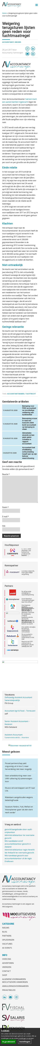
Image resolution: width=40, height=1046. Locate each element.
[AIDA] (12, 613)
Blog (4, 932)
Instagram (16, 997)
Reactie (6, 474)
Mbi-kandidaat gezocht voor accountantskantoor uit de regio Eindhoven (18, 853)
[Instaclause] (13, 642)
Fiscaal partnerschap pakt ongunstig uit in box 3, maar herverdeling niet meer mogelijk (18, 766)
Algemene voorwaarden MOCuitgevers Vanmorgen (15, 980)
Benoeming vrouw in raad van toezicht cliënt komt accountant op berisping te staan (29, 423)
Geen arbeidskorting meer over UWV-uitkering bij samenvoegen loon (18, 778)
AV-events (7, 948)
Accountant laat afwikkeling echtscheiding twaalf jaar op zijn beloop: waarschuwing (29, 452)
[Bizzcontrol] (12, 627)
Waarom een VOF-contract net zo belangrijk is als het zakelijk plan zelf (28, 642)
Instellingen (24, 1041)
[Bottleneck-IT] (12, 620)
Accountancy (8, 42)
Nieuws (18, 42)
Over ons (6, 959)
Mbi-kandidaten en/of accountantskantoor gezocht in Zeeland (18, 838)
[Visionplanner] (12, 598)
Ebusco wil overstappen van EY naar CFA (20, 789)
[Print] (33, 54)
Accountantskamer (15, 394)
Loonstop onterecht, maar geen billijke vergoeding (28, 572)
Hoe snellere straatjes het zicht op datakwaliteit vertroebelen (28, 627)
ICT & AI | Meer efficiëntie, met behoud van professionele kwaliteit (26, 552)
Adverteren (8, 963)
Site (3, 526)
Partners (6, 936)
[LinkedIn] (33, 49)
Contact (6, 971)
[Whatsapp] (27, 49)
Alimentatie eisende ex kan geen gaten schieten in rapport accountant (28, 438)
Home (4, 13)
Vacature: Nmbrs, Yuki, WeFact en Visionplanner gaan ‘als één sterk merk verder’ (19, 809)
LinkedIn (4, 997)
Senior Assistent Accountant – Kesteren (17, 714)
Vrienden (6, 967)
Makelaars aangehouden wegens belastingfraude (19, 798)
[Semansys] (12, 649)
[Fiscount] (12, 572)
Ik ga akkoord (8, 1041)
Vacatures (7, 944)
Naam (5, 507)
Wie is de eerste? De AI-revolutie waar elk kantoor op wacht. (28, 620)
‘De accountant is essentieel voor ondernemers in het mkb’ (28, 634)
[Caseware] (12, 552)
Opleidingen (8, 940)
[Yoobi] (12, 591)
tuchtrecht (30, 394)
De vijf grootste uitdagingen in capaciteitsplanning (28, 591)
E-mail (5, 516)
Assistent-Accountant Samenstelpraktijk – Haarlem (17, 727)
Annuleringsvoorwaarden (15, 986)
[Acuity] (12, 605)
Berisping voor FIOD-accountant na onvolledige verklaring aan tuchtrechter (29, 410)
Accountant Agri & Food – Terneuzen (20, 702)
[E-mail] (27, 54)
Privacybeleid (8, 990)
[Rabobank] (13, 634)
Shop (4, 975)
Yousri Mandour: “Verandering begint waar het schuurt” (28, 598)
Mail (10, 997)
